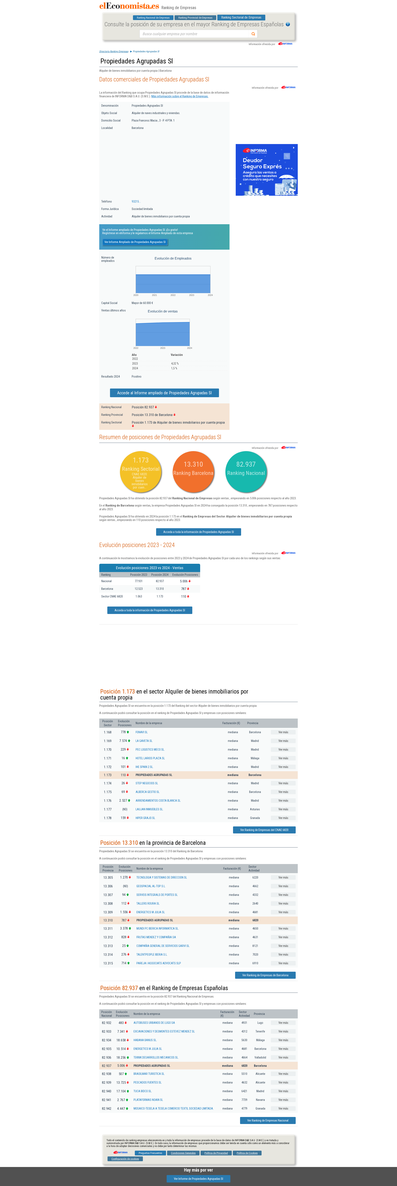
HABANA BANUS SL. (145, 1040)
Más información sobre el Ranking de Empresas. (179, 96)
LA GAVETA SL (144, 741)
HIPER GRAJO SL (145, 818)
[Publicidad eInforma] (267, 194)
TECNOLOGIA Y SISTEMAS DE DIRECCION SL (161, 877)
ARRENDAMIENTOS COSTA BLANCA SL (158, 800)
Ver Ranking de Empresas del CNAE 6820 (264, 830)
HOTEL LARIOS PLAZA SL (150, 758)
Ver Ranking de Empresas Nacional (267, 1120)
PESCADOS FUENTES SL (147, 1082)
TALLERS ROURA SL (147, 903)
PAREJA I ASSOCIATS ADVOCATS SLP (158, 963)
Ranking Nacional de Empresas (153, 17)
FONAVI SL (142, 732)
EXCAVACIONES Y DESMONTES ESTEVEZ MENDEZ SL (164, 1031)
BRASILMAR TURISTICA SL (149, 1073)
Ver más (283, 732)
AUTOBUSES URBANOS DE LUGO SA (154, 1022)
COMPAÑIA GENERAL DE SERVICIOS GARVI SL (162, 946)
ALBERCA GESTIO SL (147, 792)
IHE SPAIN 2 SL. (144, 767)
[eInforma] (120, 1150)
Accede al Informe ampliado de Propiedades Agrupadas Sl (164, 392)
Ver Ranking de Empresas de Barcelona (265, 975)
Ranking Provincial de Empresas (195, 17)
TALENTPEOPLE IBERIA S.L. (151, 954)
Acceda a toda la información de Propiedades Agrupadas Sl (198, 532)
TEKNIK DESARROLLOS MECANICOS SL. (156, 1057)
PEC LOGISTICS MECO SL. (150, 749)
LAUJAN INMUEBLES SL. (149, 809)
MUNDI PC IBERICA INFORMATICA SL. (157, 928)
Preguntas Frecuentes (150, 1153)
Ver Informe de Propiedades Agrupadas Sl (198, 1179)
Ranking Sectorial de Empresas (241, 17)
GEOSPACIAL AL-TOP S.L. (151, 886)
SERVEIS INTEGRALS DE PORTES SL (157, 894)
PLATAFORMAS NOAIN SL (148, 1099)
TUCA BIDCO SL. (143, 1091)
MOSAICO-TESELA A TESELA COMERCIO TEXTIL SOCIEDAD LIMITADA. (174, 1108)
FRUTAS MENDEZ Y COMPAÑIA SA (156, 937)
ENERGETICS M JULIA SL (150, 912)
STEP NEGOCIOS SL (147, 783)
